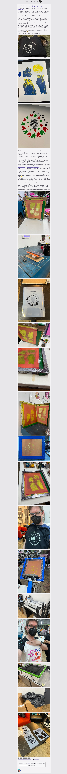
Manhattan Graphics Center (33, 167)
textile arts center (21, 167)
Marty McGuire (36, 759)
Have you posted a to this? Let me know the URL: (32, 763)
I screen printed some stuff (30, 5)
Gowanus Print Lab (22, 9)
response (29, 763)
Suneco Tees (32, 172)
